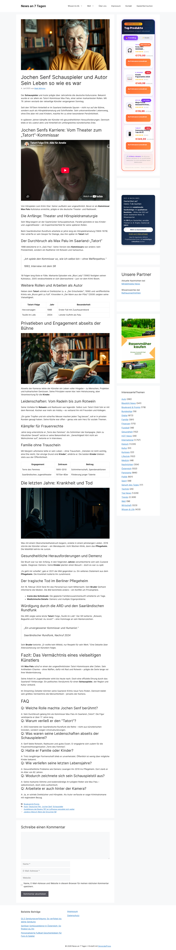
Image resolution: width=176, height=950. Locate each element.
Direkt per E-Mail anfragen (138, 234)
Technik (125, 489)
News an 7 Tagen (33, 6)
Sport (124, 481)
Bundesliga (127, 411)
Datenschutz (73, 915)
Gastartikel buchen (145, 6)
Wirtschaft (126, 505)
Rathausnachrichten (131, 293)
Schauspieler (58, 807)
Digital (125, 415)
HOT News (127, 436)
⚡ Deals (145, 38)
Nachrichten (127, 464)
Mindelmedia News (131, 284)
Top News (126, 493)
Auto (124, 399)
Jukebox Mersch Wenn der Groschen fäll (40, 812)
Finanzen (126, 423)
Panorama (126, 472)
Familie (125, 419)
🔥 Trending (131, 38)
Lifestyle (126, 456)
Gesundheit (127, 432)
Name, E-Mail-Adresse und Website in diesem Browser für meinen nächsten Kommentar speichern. (66, 885)
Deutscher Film (35, 807)
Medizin (125, 460)
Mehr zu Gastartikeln (138, 230)
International (127, 440)
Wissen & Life (73, 6)
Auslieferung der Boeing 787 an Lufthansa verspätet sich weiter (49, 809)
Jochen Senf (47, 807)
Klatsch (125, 444)
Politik (124, 477)
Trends (125, 497)
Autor (26, 807)
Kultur (124, 448)
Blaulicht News (129, 403)
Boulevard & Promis (31, 804)
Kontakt (128, 6)
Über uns (102, 6)
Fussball (125, 428)
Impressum (116, 6)
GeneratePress (104, 946)
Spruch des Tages (130, 485)
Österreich (126, 468)
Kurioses (126, 452)
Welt (89, 6)
